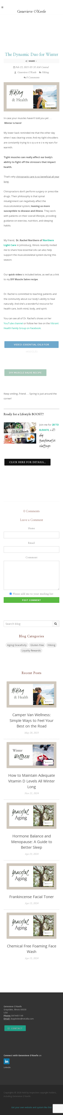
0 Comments (32, 77)
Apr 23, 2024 (31, 854)
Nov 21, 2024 (31, 793)
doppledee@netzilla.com (22, 1018)
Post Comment (31, 600)
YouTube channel (13, 323)
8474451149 (17, 1015)
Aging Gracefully (17, 645)
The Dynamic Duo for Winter (31, 55)
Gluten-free (37, 645)
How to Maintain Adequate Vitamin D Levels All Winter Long (31, 781)
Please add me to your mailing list (33, 594)
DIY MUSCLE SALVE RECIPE (25, 372)
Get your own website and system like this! (31, 1107)
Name (31, 528)
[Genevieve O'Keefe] (31, 7)
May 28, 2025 (31, 733)
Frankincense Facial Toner (31, 896)
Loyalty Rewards (31, 650)
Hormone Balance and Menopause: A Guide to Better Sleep (31, 841)
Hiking (45, 72)
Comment (32, 557)
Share (32, 61)
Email (31, 543)
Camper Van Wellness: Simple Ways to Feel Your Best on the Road (31, 720)
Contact (17, 1028)
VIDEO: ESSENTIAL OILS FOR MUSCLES (31, 345)
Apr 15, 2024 (31, 903)
